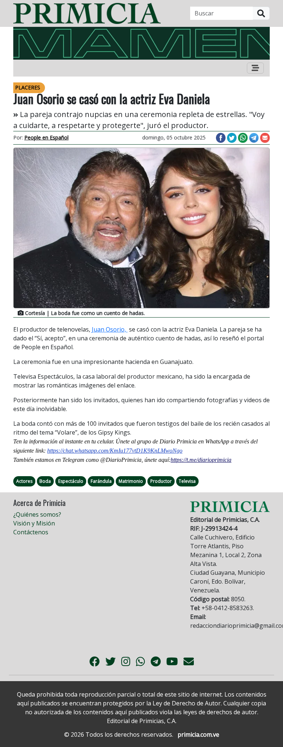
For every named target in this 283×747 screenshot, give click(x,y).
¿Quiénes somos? (37, 514)
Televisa (187, 481)
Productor (161, 481)
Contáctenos (30, 532)
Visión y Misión (34, 523)
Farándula (101, 481)
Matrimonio (131, 481)
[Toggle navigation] (255, 68)
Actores (24, 481)
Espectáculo (70, 481)
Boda (45, 481)
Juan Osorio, (109, 329)
